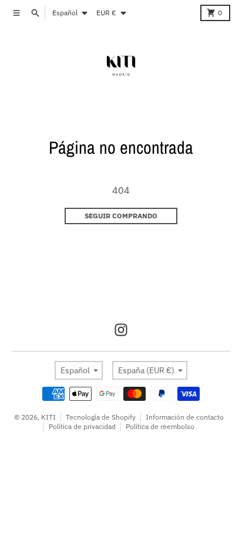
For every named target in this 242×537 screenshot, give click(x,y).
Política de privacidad (82, 426)
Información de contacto (185, 417)
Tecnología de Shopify (101, 417)
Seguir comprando (121, 215)
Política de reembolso (160, 426)
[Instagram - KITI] (121, 330)
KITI (48, 417)
